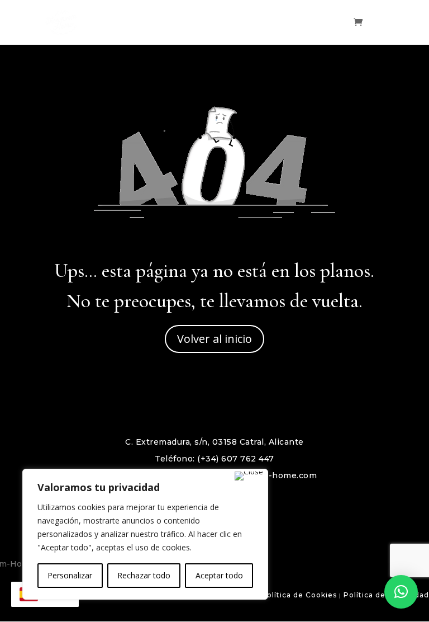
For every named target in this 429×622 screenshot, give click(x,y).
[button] (401, 592)
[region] (145, 534)
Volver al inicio (214, 338)
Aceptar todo (219, 575)
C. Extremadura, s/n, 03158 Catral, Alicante (214, 442)
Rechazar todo (143, 575)
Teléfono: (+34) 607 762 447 (214, 459)
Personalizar (69, 575)
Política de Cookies (299, 595)
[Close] (249, 476)
